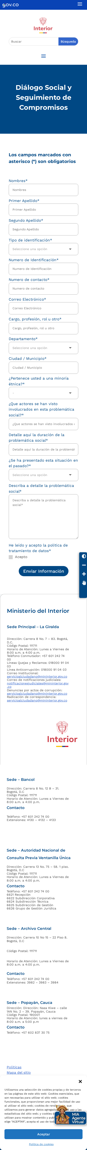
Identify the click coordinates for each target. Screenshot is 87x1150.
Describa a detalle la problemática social (41, 488)
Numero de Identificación (34, 260)
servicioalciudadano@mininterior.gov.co (37, 676)
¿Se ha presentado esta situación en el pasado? (43, 463)
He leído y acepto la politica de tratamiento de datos (38, 548)
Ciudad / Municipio (28, 358)
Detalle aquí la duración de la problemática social (36, 438)
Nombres (18, 180)
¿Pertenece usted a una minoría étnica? (39, 381)
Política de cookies (41, 1144)
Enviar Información (43, 571)
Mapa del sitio (19, 1072)
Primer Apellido (24, 200)
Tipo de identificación (30, 240)
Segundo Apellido (26, 220)
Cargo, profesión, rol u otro (35, 319)
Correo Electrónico (27, 299)
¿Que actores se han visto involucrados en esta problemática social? (41, 409)
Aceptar (43, 1134)
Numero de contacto (29, 279)
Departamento (23, 339)
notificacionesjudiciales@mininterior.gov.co (37, 685)
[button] (80, 1081)
